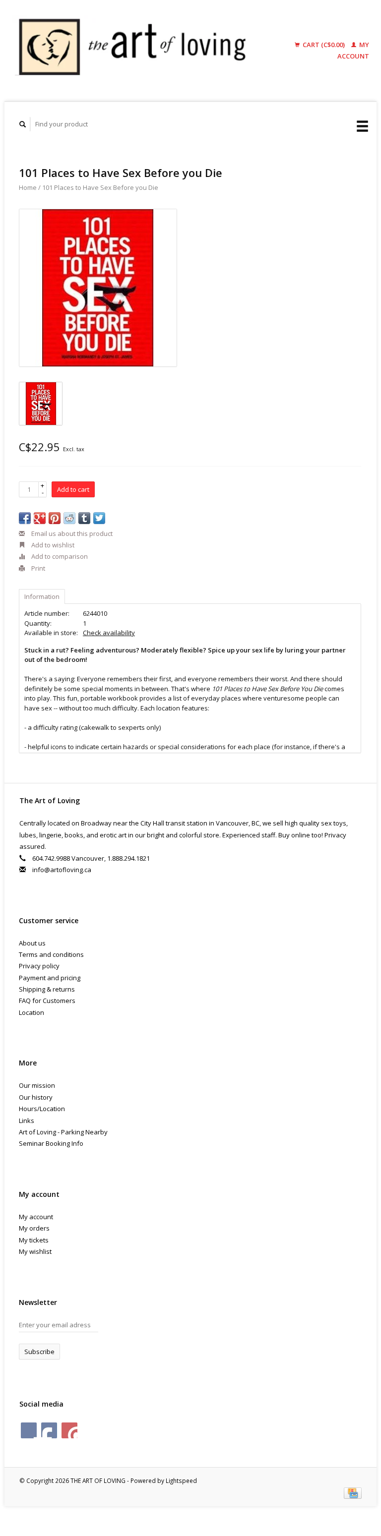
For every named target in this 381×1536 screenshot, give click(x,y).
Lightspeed (181, 1480)
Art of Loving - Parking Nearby (63, 1131)
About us (32, 943)
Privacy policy (39, 965)
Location (31, 1012)
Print (37, 568)
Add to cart (73, 489)
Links (26, 1120)
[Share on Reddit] (69, 518)
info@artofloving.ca (61, 869)
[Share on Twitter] (99, 518)
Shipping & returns (47, 989)
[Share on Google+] (40, 518)
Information (42, 596)
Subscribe (39, 1351)
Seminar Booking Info (51, 1143)
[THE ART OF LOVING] (138, 50)
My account (36, 1216)
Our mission (37, 1085)
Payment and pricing (49, 977)
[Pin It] (55, 518)
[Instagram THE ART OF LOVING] (69, 1430)
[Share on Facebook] (25, 518)
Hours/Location (42, 1108)
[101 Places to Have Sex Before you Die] (98, 287)
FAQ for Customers (47, 1000)
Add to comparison (59, 556)
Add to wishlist (52, 544)
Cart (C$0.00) (323, 44)
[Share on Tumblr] (84, 518)
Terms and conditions (51, 954)
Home (28, 187)
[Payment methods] (353, 1492)
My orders (34, 1228)
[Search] (22, 124)
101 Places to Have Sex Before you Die (100, 187)
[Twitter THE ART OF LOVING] (49, 1430)
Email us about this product (71, 533)
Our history (36, 1097)
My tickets (34, 1240)
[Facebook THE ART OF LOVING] (29, 1430)
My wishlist (35, 1251)
